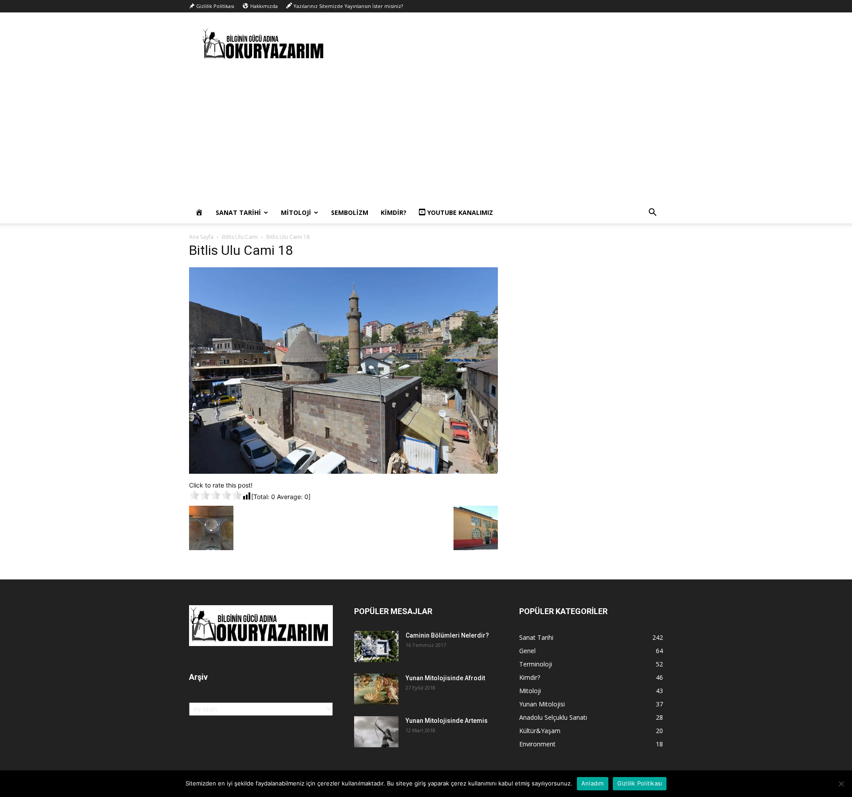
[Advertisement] (426, 135)
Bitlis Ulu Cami (240, 237)
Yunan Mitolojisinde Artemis (447, 720)
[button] (652, 213)
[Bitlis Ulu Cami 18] (343, 471)
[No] (840, 783)
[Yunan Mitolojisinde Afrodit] (376, 689)
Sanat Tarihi (238, 212)
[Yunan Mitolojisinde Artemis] (376, 731)
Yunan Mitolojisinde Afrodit (445, 678)
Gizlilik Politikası (640, 783)
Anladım (592, 783)
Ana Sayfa (201, 237)
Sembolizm (349, 212)
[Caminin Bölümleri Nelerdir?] (376, 646)
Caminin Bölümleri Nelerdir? (447, 635)
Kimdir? (393, 212)
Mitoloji (296, 212)
